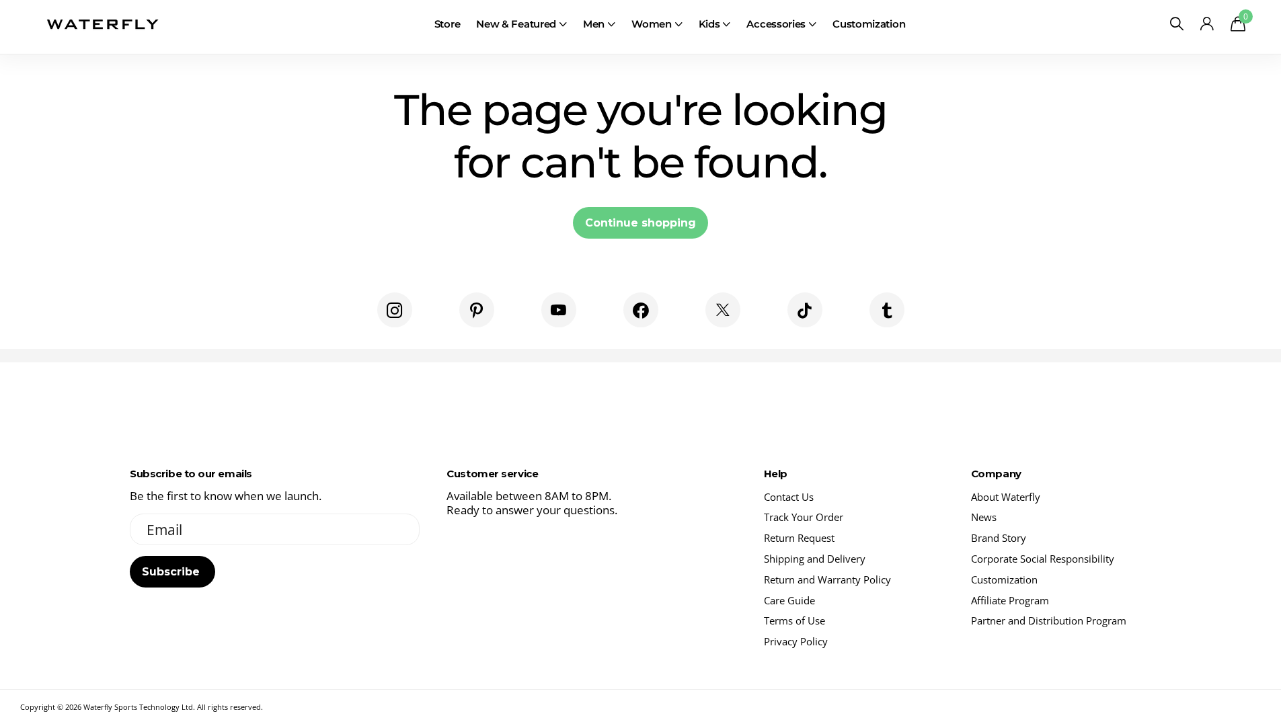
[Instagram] (394, 309)
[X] (722, 309)
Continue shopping (640, 222)
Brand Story (998, 537)
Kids (709, 23)
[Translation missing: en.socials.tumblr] (886, 309)
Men (594, 23)
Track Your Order (803, 517)
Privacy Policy (796, 641)
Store (447, 23)
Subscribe (172, 571)
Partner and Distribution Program (1048, 620)
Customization (868, 23)
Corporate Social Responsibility (1042, 558)
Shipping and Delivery (814, 558)
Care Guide (789, 600)
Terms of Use (794, 620)
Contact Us (789, 496)
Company (996, 473)
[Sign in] (1207, 24)
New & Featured (516, 23)
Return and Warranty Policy (827, 579)
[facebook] (640, 309)
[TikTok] (804, 309)
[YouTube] (558, 309)
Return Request (799, 537)
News (984, 517)
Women (651, 23)
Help (775, 473)
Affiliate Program (1010, 600)
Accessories (776, 23)
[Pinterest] (476, 309)
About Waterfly (1005, 496)
